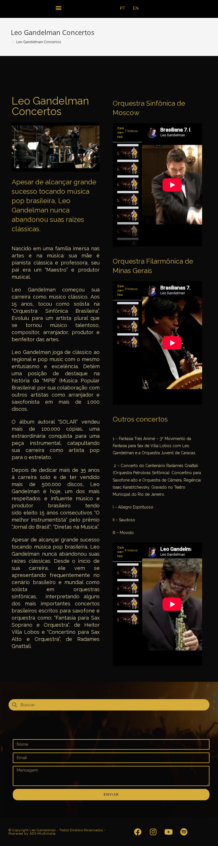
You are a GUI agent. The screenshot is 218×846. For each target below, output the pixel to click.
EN (136, 8)
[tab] (127, 150)
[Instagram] (153, 831)
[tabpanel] (172, 185)
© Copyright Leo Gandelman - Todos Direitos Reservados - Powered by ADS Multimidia (57, 831)
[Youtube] (168, 831)
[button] (58, 7)
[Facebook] (137, 831)
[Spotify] (183, 831)
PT (122, 8)
